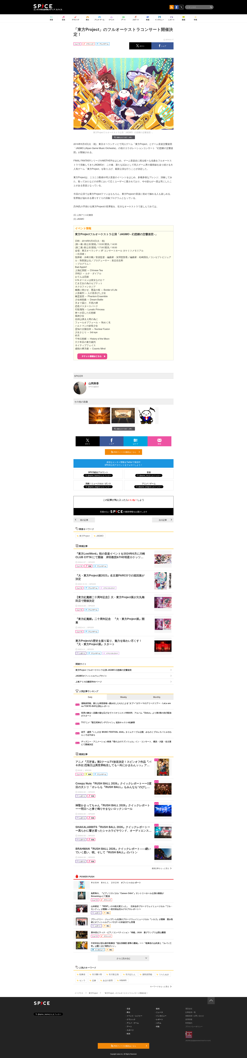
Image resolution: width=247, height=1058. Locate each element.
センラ (82, 980)
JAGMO (99, 535)
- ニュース (159, 1012)
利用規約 (188, 1023)
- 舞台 (128, 1012)
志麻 (94, 980)
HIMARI (123, 980)
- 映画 (128, 1033)
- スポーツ (130, 1030)
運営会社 (188, 1008)
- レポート (159, 1019)
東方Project (84, 535)
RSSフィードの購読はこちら (124, 452)
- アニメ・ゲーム (132, 1023)
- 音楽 (128, 1008)
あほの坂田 (108, 980)
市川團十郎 (97, 974)
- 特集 (157, 1026)
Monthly (156, 697)
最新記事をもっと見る (160, 868)
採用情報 (188, 1019)
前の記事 (84, 519)
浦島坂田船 (147, 974)
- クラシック (130, 1019)
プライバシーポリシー (194, 1026)
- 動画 (157, 1008)
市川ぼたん (131, 974)
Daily (90, 697)
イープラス (79, 993)
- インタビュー (160, 1015)
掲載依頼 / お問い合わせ (194, 1015)
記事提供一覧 (190, 1012)
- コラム (158, 1023)
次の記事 (163, 519)
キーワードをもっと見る (159, 986)
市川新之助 (114, 974)
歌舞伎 (82, 974)
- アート (129, 1026)
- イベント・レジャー (134, 1015)
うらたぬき (164, 974)
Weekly (123, 697)
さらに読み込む (123, 958)
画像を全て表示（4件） (124, 137)
